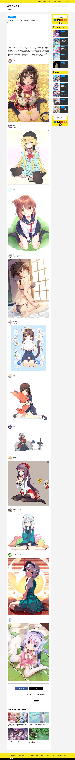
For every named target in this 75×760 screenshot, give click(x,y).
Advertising (34, 758)
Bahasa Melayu (66, 1)
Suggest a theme (22, 755)
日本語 (72, 1)
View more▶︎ (45, 746)
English (39, 1)
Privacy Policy (40, 758)
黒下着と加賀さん (17, 255)
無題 (14, 125)
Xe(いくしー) (16, 256)
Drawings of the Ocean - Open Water (37, 724)
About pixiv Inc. (17, 758)
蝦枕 (14, 375)
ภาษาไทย (59, 1)
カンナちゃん (16, 619)
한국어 (54, 1)
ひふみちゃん (16, 457)
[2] (28, 185)
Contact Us (29, 758)
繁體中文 (49, 1)
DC (15, 458)
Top (7, 755)
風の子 (15, 127)
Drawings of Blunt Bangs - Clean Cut (16, 741)
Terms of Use (23, 758)
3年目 (14, 189)
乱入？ (14, 426)
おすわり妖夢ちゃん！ (18, 554)
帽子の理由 (16, 321)
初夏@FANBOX (17, 376)
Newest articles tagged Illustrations (17, 709)
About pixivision (13, 755)
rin (14, 511)
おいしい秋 (16, 60)
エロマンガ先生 (17, 509)
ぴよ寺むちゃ (16, 323)
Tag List (9, 9)
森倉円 (15, 61)
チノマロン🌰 (16, 621)
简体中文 (44, 1)
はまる (15, 191)
